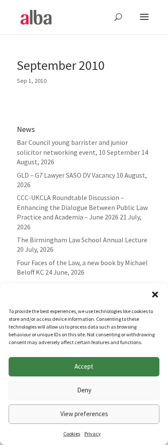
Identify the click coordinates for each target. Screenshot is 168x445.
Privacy (92, 433)
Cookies (71, 433)
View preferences (84, 414)
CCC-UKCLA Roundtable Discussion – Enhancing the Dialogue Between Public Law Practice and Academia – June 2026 (82, 207)
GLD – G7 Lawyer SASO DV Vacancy (66, 175)
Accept (84, 366)
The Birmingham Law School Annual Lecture (82, 239)
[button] (155, 294)
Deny (84, 390)
